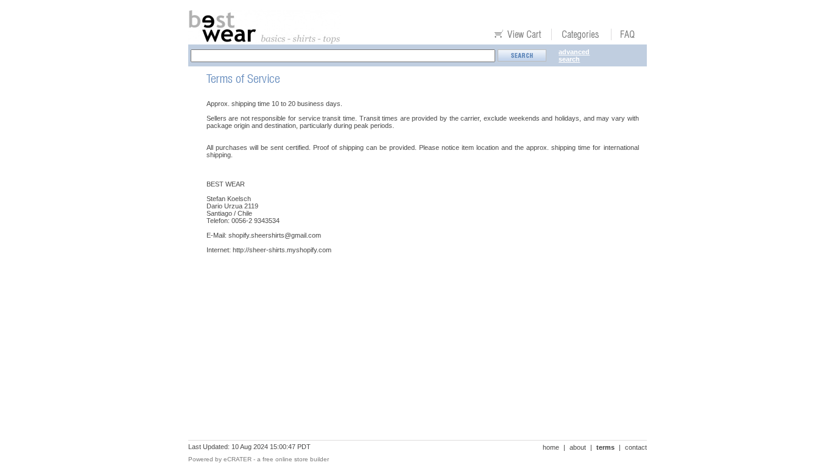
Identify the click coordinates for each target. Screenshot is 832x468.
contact (636, 447)
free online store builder (296, 459)
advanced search (574, 55)
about (577, 447)
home (551, 447)
